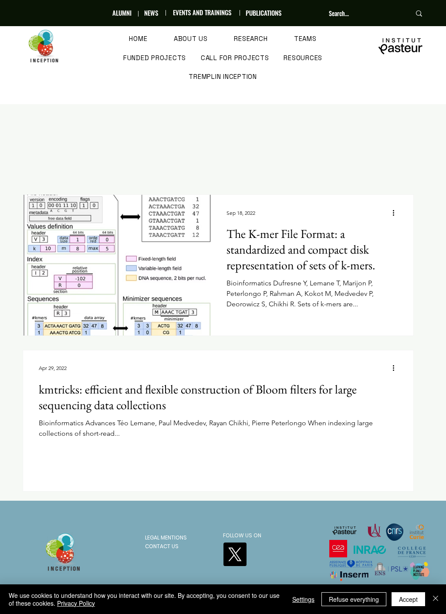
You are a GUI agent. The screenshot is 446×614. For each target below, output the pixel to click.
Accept (408, 599)
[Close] (435, 599)
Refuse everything (354, 599)
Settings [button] (303, 599)
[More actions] (396, 212)
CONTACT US (162, 546)
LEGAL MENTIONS (166, 537)
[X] (235, 554)
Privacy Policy (76, 603)
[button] (191, 39)
